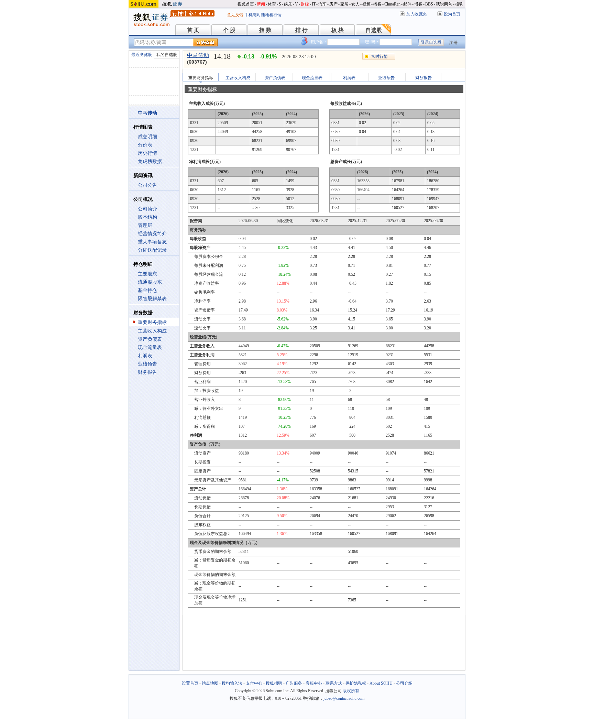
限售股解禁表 (152, 298)
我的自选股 (166, 54)
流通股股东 (150, 282)
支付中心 (254, 683)
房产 (333, 4)
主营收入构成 (152, 331)
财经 (305, 4)
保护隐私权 (355, 683)
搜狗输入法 (232, 683)
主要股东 (147, 273)
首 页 (193, 30)
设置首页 (190, 683)
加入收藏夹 (416, 14)
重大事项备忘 (152, 241)
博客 (418, 4)
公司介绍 (404, 683)
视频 (366, 4)
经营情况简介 (152, 233)
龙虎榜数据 (150, 161)
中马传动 (198, 55)
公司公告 (147, 185)
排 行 (301, 30)
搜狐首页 (246, 4)
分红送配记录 (152, 250)
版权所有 (351, 690)
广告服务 (294, 683)
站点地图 (210, 683)
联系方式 (334, 683)
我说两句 (444, 4)
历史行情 (147, 153)
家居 (344, 4)
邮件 (407, 4)
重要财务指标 (152, 322)
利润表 (145, 355)
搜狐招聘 (274, 683)
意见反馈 (235, 14)
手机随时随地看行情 (263, 14)
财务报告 (147, 372)
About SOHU (381, 683)
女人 (355, 4)
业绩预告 (147, 364)
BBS (429, 4)
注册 (453, 42)
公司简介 (147, 208)
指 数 (265, 30)
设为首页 (452, 14)
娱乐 (288, 4)
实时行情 (379, 56)
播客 (377, 4)
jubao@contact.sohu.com (343, 698)
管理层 (145, 225)
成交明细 (147, 136)
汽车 (322, 4)
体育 (272, 4)
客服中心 (314, 683)
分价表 (145, 145)
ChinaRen (392, 4)
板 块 (337, 30)
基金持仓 (147, 290)
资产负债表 (150, 339)
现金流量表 (150, 347)
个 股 (229, 30)
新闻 (261, 4)
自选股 (373, 30)
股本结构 (147, 217)
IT (314, 4)
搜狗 (459, 4)
